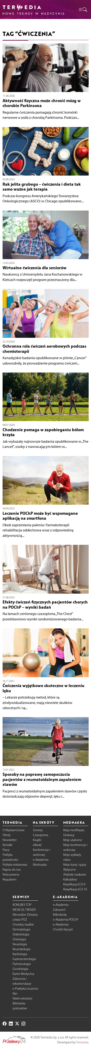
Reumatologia (21, 949)
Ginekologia (20, 969)
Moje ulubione (72, 840)
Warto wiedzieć (22, 998)
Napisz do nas (12, 870)
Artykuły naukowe (74, 874)
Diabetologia (21, 934)
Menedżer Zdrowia (25, 915)
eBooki (37, 845)
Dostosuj (68, 835)
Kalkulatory (70, 879)
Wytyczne (69, 870)
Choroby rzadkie (23, 924)
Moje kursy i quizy (74, 865)
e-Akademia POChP (65, 920)
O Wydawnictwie (13, 830)
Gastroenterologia (24, 959)
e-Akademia (40, 860)
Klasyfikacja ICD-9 (74, 884)
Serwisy (38, 830)
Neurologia (20, 944)
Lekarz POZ (20, 920)
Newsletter (10, 840)
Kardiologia (20, 954)
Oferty (6, 835)
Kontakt (7, 845)
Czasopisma (40, 835)
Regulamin (10, 879)
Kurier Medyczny (23, 974)
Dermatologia (21, 929)
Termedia (82, 1042)
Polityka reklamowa (15, 865)
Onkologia (19, 939)
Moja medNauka (73, 830)
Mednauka (40, 865)
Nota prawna (11, 874)
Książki (37, 840)
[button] (83, 9)
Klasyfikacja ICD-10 (75, 889)
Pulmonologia (22, 964)
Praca (6, 850)
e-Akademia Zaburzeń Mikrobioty (60, 910)
